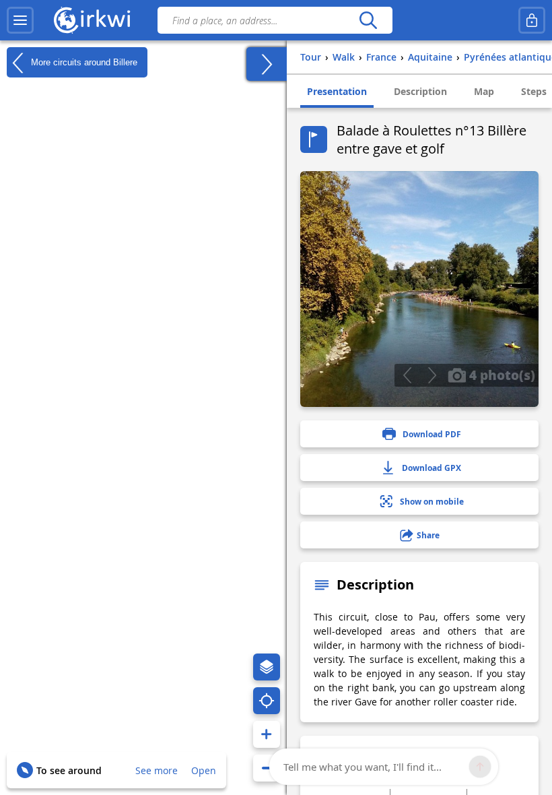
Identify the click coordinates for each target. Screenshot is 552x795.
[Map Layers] (266, 667)
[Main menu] (20, 20)
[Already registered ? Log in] (531, 20)
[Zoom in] (266, 734)
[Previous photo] (406, 375)
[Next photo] (431, 375)
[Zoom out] (266, 768)
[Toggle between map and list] (266, 64)
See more (156, 770)
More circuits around (82, 62)
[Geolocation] (266, 700)
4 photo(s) (500, 374)
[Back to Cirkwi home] (92, 20)
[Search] (368, 20)
